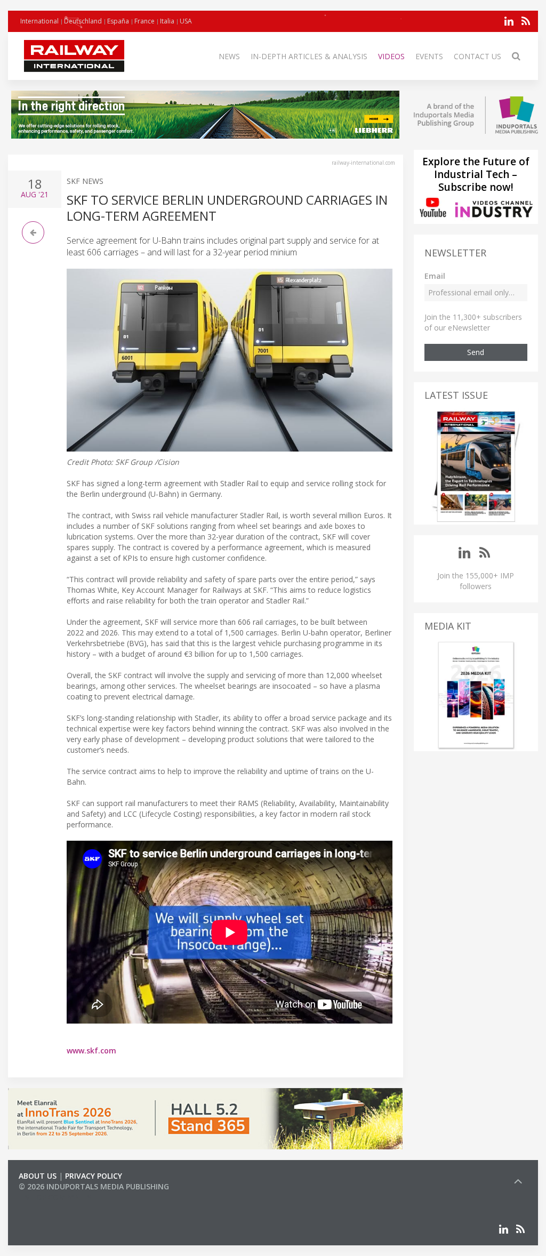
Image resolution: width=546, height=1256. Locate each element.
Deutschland (83, 21)
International (39, 21)
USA (186, 21)
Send (475, 352)
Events (429, 56)
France (144, 21)
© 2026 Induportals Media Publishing (94, 1186)
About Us (38, 1176)
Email (434, 276)
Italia (167, 21)
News (229, 56)
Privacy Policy (93, 1176)
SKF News (85, 181)
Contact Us (477, 56)
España (118, 21)
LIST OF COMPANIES (55, 1197)
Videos (391, 56)
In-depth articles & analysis (309, 56)
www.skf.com (91, 1050)
